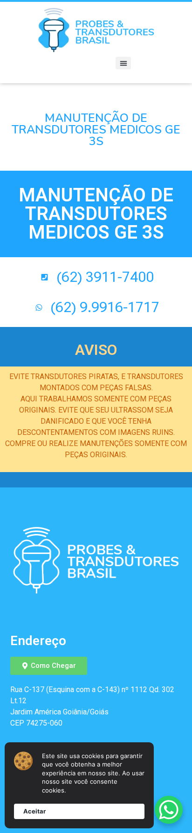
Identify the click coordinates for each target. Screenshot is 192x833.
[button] (123, 63)
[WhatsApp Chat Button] (169, 810)
